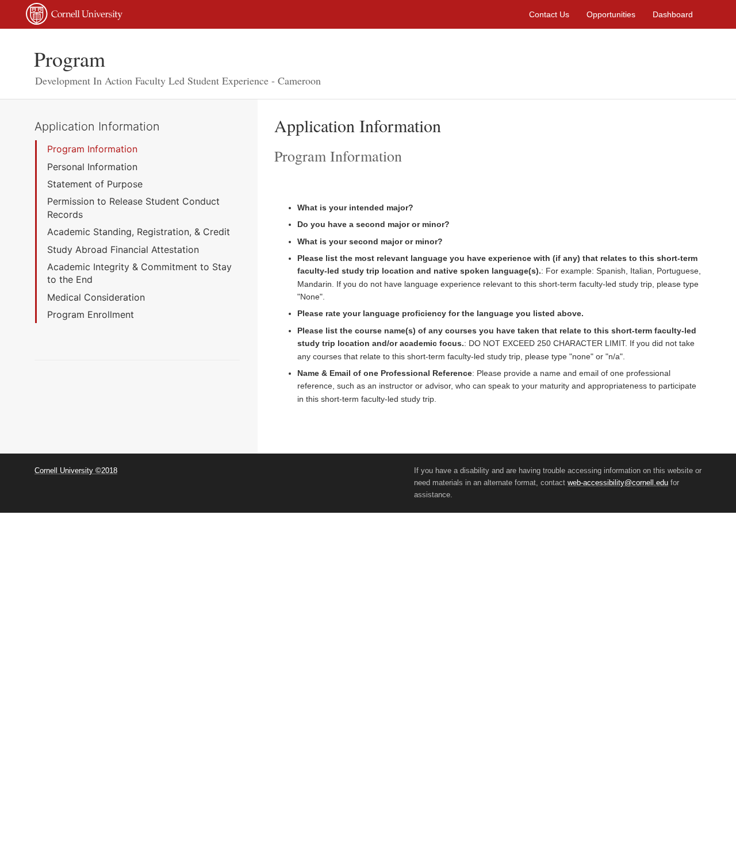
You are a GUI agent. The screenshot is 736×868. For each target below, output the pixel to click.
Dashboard (673, 14)
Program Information (92, 149)
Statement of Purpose (95, 184)
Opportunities (610, 14)
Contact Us (549, 14)
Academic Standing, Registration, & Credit (138, 231)
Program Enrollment (90, 314)
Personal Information (92, 166)
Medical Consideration (96, 297)
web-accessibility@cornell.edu (618, 482)
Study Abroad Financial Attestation (123, 249)
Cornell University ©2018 (75, 470)
